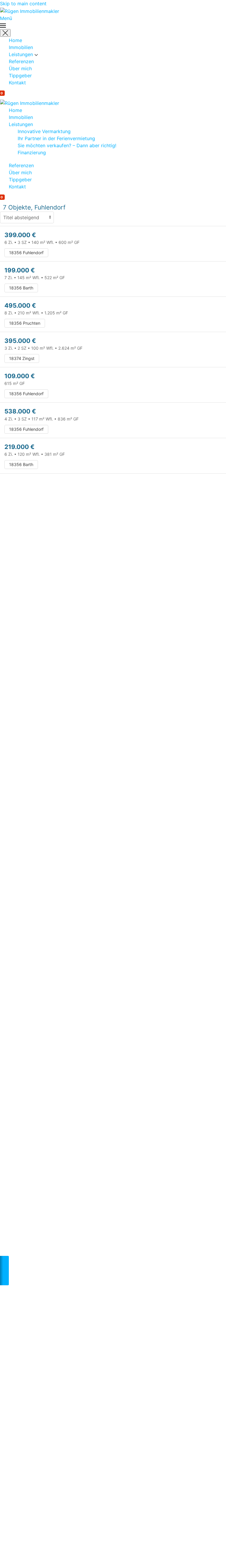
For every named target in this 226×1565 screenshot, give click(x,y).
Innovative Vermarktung (44, 131)
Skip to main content (23, 3)
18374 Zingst (21, 358)
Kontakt (17, 83)
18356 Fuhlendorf (26, 252)
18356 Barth (21, 287)
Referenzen (21, 61)
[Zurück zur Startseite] (29, 11)
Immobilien (21, 47)
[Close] (5, 33)
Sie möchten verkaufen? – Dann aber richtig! (67, 145)
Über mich (20, 68)
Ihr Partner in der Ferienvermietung (56, 138)
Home (15, 40)
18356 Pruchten (24, 323)
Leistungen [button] (21, 54)
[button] (113, 22)
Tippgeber (20, 75)
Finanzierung (32, 152)
